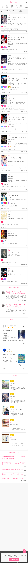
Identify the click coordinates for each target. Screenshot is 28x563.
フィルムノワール (22, 186)
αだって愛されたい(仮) (14, 158)
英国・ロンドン (13, 186)
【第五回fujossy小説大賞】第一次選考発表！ (13, 474)
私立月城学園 (13, 440)
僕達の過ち (11, 271)
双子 (18, 224)
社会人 (18, 167)
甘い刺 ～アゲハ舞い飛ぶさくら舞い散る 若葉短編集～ (17, 38)
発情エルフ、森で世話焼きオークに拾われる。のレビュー (10, 354)
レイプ (10, 149)
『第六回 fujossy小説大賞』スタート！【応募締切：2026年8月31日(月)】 (13, 457)
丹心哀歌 (21, 340)
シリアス (7, 29)
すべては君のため (14, 424)
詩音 (9, 216)
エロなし (8, 224)
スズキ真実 (10, 178)
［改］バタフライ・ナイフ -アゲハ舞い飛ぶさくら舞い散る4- (17, 118)
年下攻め (15, 243)
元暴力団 (16, 29)
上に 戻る (24, 551)
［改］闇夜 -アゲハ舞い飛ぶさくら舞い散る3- (17, 138)
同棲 (11, 29)
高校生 (7, 205)
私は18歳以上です (14, 559)
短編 (11, 243)
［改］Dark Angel (13, 195)
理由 (9, 214)
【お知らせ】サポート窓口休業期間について (12, 478)
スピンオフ (16, 49)
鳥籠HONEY (12, 396)
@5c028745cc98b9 (11, 325)
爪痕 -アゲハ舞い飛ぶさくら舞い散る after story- (17, 18)
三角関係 (10, 108)
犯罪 (11, 49)
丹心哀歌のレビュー (8, 331)
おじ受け (16, 262)
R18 (3, 29)
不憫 (16, 205)
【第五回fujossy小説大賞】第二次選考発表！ (13, 469)
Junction (10, 176)
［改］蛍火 (11, 98)
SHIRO (11, 385)
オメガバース (12, 167)
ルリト (11, 442)
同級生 (7, 167)
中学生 (7, 69)
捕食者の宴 (11, 233)
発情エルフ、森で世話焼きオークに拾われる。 (21, 365)
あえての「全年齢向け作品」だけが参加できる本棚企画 (16, 305)
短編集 (7, 49)
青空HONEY (12, 383)
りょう (8, 349)
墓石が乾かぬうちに (13, 252)
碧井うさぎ (12, 411)
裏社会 (15, 89)
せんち (11, 426)
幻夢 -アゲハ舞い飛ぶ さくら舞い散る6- (17, 59)
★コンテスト (22, 108)
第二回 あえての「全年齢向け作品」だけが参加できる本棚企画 (16, 292)
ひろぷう (10, 160)
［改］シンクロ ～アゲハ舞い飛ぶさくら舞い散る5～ (17, 79)
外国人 (7, 262)
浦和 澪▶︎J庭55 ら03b (12, 235)
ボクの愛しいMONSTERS (16, 409)
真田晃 (9, 21)
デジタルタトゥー (13, 69)
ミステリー (16, 108)
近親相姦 (7, 129)
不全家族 (20, 69)
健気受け (8, 281)
